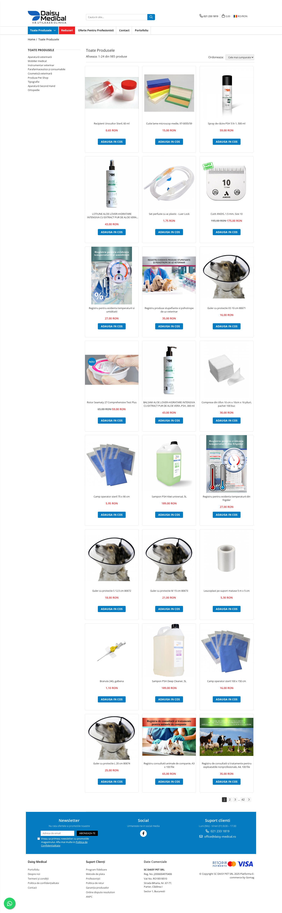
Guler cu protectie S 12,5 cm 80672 (111, 590)
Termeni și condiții (38, 878)
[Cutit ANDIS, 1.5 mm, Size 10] (226, 183)
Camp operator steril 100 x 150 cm (226, 681)
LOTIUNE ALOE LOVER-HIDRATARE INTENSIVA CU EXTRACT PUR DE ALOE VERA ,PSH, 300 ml (111, 215)
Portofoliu (141, 30)
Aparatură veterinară (40, 57)
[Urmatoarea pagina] (248, 799)
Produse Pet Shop (38, 77)
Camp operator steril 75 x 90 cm (112, 496)
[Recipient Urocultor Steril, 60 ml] (112, 93)
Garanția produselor (97, 887)
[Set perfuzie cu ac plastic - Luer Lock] (169, 183)
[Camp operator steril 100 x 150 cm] (226, 650)
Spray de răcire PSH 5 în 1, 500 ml (226, 123)
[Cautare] (151, 17)
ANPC (89, 896)
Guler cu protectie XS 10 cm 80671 (226, 308)
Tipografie (33, 81)
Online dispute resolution (100, 892)
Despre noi (34, 874)
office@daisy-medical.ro (220, 836)
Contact (124, 30)
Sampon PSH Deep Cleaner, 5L (169, 681)
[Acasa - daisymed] (47, 17)
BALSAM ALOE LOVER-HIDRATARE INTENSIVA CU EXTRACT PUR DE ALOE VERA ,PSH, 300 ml (169, 404)
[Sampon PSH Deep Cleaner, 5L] (169, 650)
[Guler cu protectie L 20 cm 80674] (112, 737)
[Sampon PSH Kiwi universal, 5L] (169, 464)
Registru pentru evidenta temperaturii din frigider (226, 498)
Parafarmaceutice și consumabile (46, 69)
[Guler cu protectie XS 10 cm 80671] (226, 275)
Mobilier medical (37, 61)
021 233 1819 (219, 831)
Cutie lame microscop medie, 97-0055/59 (169, 123)
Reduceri (67, 30)
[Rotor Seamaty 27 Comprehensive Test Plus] (112, 370)
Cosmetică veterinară (40, 73)
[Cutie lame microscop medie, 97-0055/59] (169, 93)
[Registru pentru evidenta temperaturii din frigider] (226, 464)
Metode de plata (95, 874)
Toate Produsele (41, 30)
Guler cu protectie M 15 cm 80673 (169, 590)
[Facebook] (143, 833)
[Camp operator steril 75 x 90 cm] (112, 464)
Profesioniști (93, 878)
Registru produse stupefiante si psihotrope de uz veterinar (169, 309)
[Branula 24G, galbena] (112, 650)
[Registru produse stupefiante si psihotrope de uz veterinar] (169, 275)
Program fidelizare (96, 869)
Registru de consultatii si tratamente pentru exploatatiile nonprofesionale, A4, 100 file (226, 765)
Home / (33, 39)
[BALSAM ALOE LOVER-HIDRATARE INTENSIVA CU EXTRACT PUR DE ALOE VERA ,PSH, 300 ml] (169, 370)
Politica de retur (95, 883)
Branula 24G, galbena (112, 681)
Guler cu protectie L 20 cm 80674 (111, 763)
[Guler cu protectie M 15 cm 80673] (169, 558)
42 (243, 799)
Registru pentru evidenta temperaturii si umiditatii (111, 309)
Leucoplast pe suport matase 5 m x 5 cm (227, 590)
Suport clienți (95, 862)
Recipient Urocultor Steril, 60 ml (111, 123)
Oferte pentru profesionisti (96, 30)
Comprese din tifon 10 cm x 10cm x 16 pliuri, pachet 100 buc (226, 404)
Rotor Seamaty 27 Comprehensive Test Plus (112, 402)
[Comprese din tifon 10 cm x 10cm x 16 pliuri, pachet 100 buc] (226, 370)
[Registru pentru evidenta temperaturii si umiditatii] (112, 275)
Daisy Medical (37, 862)
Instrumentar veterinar (41, 65)
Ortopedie (34, 90)
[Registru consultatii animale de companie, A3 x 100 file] (169, 737)
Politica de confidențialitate (43, 883)
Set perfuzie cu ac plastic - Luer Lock (169, 214)
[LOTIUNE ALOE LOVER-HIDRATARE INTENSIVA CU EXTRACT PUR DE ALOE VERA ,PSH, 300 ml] (112, 183)
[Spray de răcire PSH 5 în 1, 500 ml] (226, 93)
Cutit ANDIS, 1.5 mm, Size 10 (226, 214)
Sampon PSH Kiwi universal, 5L (169, 496)
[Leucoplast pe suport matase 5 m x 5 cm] (226, 558)
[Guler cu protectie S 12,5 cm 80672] (112, 558)
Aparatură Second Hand (41, 86)
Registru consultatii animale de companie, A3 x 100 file (169, 765)
